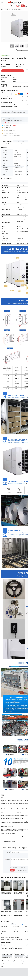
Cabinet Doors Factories (19, 954)
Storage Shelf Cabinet (18, 960)
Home (2, 9)
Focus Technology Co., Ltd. (16, 970)
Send (12, 870)
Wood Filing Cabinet (18, 948)
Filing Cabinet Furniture (7, 948)
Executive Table (17, 945)
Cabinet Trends (5, 963)
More (2, 966)
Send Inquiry (13, 70)
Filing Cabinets (19, 9)
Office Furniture (12, 9)
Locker (24, 945)
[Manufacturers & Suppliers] (14, 2)
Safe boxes (3, 931)
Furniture (6, 9)
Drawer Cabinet (4, 929)
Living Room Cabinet (17, 929)
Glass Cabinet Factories (7, 957)
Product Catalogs (19, 924)
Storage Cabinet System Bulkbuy (17, 963)
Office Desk (15, 931)
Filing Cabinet (4, 926)
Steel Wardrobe (16, 926)
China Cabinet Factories (7, 954)
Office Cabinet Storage (6, 960)
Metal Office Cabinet (19, 957)
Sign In (3, 135)
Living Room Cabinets (6, 945)
